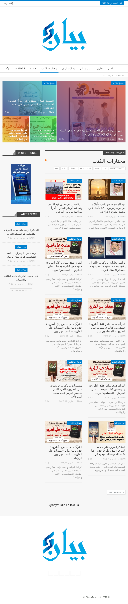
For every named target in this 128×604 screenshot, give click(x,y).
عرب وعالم (86, 68)
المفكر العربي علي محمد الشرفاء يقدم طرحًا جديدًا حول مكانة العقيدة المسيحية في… (108, 450)
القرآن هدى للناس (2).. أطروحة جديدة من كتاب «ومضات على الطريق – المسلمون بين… (107, 389)
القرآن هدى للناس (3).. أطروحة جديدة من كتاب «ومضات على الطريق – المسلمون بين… (64, 327)
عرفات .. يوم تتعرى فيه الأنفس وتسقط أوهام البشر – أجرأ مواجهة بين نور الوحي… (64, 208)
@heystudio (57, 505)
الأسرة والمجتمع (85, 168)
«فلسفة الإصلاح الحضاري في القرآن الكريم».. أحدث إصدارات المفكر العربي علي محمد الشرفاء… (30, 104)
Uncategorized (117, 168)
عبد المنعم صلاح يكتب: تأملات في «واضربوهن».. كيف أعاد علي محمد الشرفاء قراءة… (107, 208)
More (21, 68)
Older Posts (117, 492)
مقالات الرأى (68, 68)
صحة (56, 168)
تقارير (100, 68)
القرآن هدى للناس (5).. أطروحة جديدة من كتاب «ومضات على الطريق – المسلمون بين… (64, 266)
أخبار (110, 68)
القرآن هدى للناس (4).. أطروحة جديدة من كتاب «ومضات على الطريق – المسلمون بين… (107, 327)
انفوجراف (73, 168)
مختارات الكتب (49, 68)
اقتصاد (33, 68)
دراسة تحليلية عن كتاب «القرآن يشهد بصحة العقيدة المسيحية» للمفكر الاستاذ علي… (107, 266)
